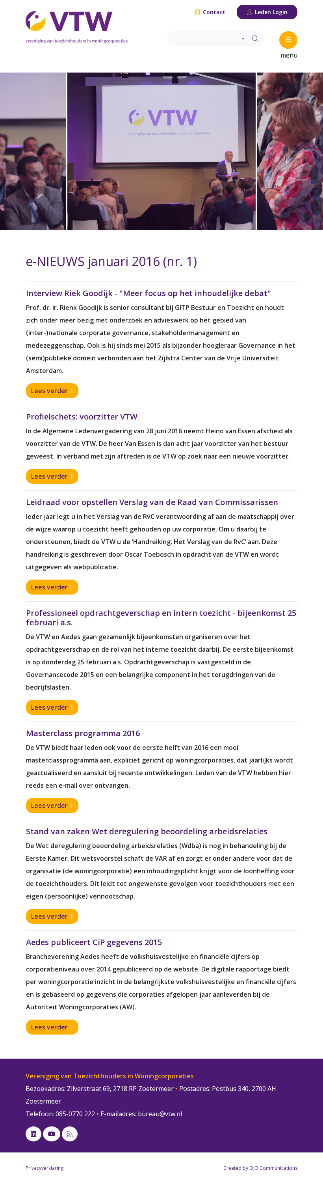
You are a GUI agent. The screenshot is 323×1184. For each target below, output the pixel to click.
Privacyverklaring (44, 1168)
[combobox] (207, 38)
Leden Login (270, 12)
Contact (213, 12)
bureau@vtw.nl (160, 1113)
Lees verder (50, 390)
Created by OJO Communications (260, 1168)
